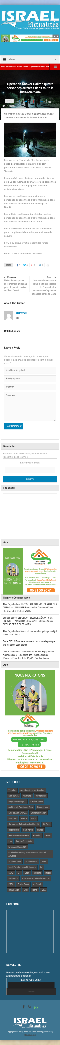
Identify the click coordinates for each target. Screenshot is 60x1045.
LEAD (10, 873)
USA (44, 890)
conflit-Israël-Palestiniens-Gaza (20, 807)
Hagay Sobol (13, 830)
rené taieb (37, 884)
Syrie (26, 890)
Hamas (40, 830)
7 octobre (12, 790)
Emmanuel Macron (38, 813)
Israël (44, 861)
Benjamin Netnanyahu (17, 801)
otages (48, 873)
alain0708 (21, 313)
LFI (19, 873)
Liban (27, 873)
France (24, 818)
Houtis (48, 835)
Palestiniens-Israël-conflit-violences (36, 878)
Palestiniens (13, 878)
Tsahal (34, 890)
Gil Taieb (46, 824)
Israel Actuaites (31, 861)
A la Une (12, 106)
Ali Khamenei (41, 796)
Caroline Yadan (36, 801)
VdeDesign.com (30, 1035)
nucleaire (37, 873)
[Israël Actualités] (30, 20)
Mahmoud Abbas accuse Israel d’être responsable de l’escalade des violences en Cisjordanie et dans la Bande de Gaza (44, 286)
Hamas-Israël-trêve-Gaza (18, 835)
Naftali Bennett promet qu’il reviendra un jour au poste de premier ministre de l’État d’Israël (15, 284)
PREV (10, 884)
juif (41, 867)
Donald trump (42, 807)
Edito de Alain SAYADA (17, 813)
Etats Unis (12, 818)
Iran (10, 841)
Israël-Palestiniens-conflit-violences (22, 867)
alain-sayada (13, 796)
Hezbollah (37, 835)
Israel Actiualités (14, 861)
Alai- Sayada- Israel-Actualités (32, 790)
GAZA (33, 818)
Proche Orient (23, 884)
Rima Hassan (13, 890)
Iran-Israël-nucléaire (24, 841)
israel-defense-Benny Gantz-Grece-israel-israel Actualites (27, 854)
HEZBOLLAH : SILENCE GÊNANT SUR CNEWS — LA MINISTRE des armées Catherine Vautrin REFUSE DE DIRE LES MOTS (30, 608)
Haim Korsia (28, 830)
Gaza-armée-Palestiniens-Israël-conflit (23, 824)
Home (4, 106)
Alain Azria (27, 796)
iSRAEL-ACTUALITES (17, 847)
